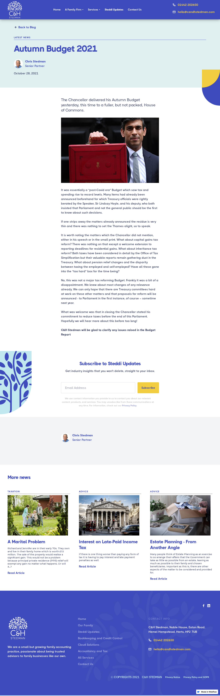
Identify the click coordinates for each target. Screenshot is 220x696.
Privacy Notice (172, 677)
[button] (74, 9)
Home (57, 9)
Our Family (85, 625)
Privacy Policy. (129, 405)
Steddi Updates (89, 631)
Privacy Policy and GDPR (196, 677)
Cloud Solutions (88, 644)
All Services (86, 657)
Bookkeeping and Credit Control (100, 638)
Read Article (16, 573)
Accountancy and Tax (93, 651)
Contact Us (135, 9)
